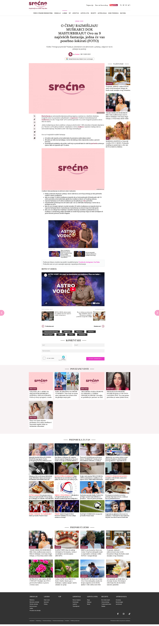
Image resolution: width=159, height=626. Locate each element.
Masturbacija (46, 116)
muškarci (81, 127)
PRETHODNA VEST (47, 309)
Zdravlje (34, 597)
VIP (107, 138)
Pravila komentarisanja (58, 620)
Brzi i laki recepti (105, 600)
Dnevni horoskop (101, 5)
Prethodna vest (49, 326)
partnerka (94, 143)
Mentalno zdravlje (34, 602)
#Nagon (60, 334)
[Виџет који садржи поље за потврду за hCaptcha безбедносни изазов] (54, 358)
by (76, 54)
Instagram (89, 262)
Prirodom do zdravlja (35, 610)
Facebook (82, 262)
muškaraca (45, 120)
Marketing (38, 620)
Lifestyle (77, 597)
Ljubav (47, 597)
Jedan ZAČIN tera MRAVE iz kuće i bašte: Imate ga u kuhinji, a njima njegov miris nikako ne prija (66, 582)
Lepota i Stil (92, 597)
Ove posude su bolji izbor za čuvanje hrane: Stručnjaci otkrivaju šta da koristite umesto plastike (117, 582)
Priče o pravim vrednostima (43, 13)
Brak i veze (79, 21)
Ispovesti (46, 602)
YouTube (97, 262)
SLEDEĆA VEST (100, 309)
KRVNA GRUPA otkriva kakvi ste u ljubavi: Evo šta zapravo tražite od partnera (63, 313)
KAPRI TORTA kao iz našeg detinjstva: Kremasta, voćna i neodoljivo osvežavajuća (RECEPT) (66, 553)
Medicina (109, 83)
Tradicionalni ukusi (106, 604)
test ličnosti (119, 604)
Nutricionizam (33, 606)
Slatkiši (57, 547)
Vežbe (31, 608)
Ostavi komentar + (95, 358)
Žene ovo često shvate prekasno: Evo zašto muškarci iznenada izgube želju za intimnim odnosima (41, 423)
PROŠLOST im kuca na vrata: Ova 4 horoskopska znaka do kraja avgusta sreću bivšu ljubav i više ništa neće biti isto (91, 582)
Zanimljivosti (76, 606)
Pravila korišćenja (47, 620)
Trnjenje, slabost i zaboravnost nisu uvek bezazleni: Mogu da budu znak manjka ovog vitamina (118, 88)
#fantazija (82, 334)
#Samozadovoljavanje (51, 331)
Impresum (32, 620)
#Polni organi (48, 334)
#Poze (71, 334)
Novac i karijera (77, 600)
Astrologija (121, 597)
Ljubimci (75, 604)
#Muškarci (79, 331)
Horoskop (109, 110)
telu (84, 201)
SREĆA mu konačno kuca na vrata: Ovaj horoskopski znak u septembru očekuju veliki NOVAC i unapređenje (92, 553)
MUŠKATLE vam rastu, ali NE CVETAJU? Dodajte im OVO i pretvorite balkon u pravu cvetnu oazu (40, 582)
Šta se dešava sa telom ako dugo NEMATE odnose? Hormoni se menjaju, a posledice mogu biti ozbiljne (84, 314)
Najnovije (89, 5)
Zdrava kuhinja (105, 602)
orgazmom (74, 118)
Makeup (89, 602)
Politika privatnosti (75, 620)
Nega (88, 600)
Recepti (104, 597)
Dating (45, 604)
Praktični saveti (35, 576)
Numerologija (119, 602)
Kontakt (67, 620)
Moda (88, 604)
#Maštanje (67, 331)
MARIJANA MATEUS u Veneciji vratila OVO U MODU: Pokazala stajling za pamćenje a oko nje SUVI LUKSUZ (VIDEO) (117, 144)
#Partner (91, 331)
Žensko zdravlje (34, 604)
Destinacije (75, 602)
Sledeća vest (97, 326)
